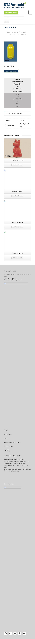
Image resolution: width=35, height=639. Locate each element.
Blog (6, 430)
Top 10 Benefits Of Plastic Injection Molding (17, 461)
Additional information (14, 114)
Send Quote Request (11, 71)
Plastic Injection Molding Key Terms (14, 459)
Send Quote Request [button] (17, 165)
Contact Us (8, 446)
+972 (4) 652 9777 (11, 278)
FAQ (5, 438)
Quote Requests (11, 12)
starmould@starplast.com (15, 280)
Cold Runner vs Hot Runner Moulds (14, 463)
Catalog (7, 450)
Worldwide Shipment (12, 442)
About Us (7, 434)
